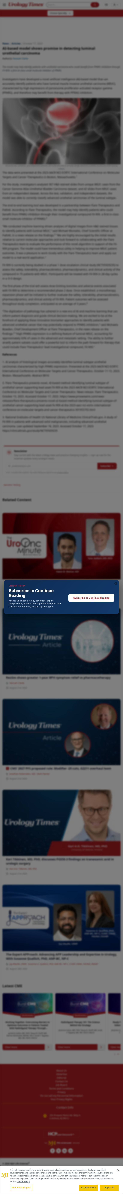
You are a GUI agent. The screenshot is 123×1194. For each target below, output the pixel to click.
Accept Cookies (88, 1187)
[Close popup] (115, 583)
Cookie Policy (23, 1181)
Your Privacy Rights (21, 1187)
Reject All (109, 1187)
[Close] (118, 1170)
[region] (61, 1180)
